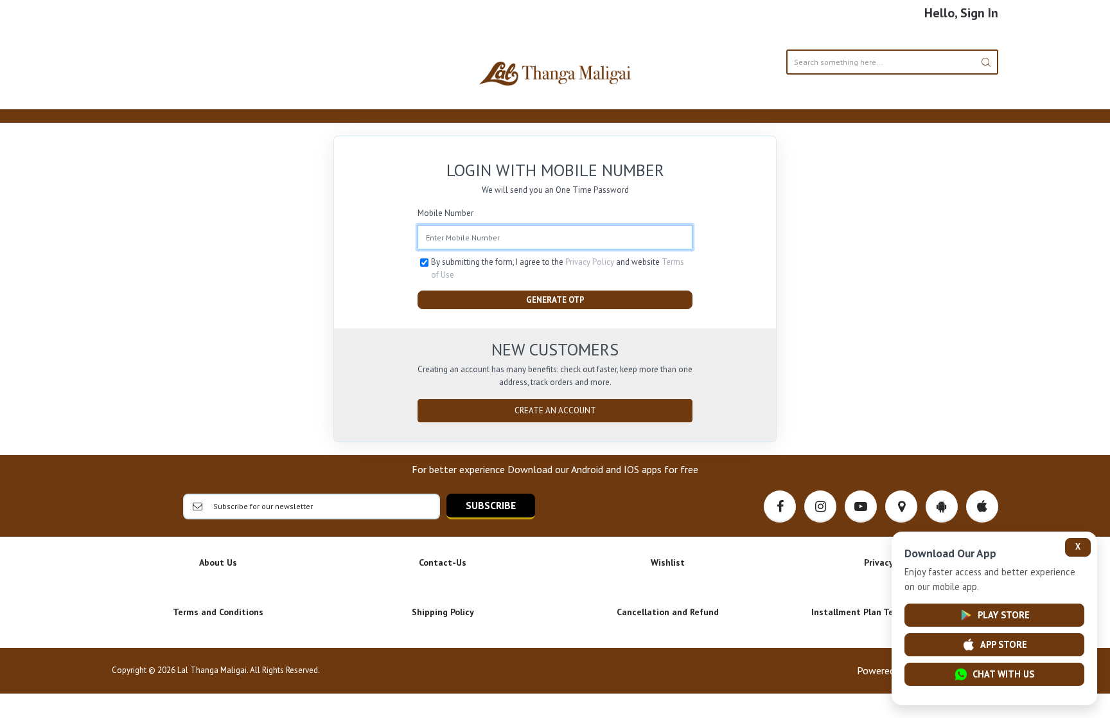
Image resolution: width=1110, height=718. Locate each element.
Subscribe (491, 505)
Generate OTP (555, 299)
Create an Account (555, 410)
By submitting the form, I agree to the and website (557, 268)
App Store (1003, 644)
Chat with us (1003, 674)
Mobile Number (445, 213)
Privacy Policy (589, 261)
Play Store (1004, 615)
